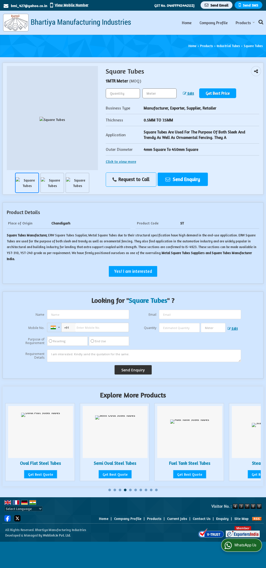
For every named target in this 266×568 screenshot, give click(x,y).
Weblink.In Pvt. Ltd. (57, 535)
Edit (190, 93)
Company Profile (214, 22)
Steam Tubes (208, 463)
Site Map (241, 518)
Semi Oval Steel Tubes (59, 463)
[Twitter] (17, 518)
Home (186, 22)
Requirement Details (34, 355)
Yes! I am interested (133, 271)
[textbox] (159, 93)
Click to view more (121, 161)
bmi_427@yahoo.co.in (29, 5)
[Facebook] (7, 518)
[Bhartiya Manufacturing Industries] (67, 22)
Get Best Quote (59, 474)
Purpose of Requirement (34, 341)
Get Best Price (218, 93)
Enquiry (222, 518)
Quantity (150, 328)
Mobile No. (36, 328)
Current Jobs (177, 518)
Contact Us (201, 518)
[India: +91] (54, 327)
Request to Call (133, 179)
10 (156, 490)
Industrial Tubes (228, 46)
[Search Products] (260, 22)
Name (40, 314)
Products (243, 22)
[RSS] (257, 518)
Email (152, 314)
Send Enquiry (185, 179)
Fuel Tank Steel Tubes (134, 463)
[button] (71, 5)
